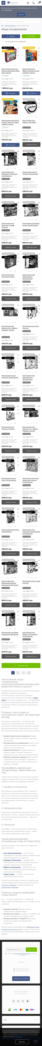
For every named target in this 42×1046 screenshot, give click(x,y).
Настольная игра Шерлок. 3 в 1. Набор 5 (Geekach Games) (9, 328)
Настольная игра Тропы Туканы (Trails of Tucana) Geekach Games (10, 122)
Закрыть (21, 14)
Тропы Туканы (9, 874)
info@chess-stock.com (21, 1005)
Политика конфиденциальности (22, 953)
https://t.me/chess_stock (28, 1001)
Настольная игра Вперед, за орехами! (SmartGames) (29, 634)
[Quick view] (18, 48)
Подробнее (8, 10)
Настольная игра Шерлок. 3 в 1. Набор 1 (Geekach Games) (30, 429)
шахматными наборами (10, 887)
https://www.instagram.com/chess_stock (18, 1001)
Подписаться (31, 949)
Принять (22, 1042)
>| (28, 673)
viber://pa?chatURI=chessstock (23, 1001)
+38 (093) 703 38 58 (22, 971)
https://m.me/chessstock (14, 1001)
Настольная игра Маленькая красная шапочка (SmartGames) (10, 583)
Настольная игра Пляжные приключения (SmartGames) (31, 532)
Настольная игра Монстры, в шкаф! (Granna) (8, 225)
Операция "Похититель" (12, 860)
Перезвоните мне (21, 973)
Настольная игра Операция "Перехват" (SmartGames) (9, 174)
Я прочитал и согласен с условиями (22, 954)
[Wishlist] (18, 51)
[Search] (3, 21)
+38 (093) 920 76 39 (22, 969)
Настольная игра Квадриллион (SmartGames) (28, 277)
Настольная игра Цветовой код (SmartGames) (28, 377)
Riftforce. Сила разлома (12, 867)
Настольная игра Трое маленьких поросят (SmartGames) (30, 480)
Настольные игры (10, 25)
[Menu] (3, 3)
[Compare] (18, 55)
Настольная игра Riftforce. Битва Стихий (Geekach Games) (30, 71)
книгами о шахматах (9, 885)
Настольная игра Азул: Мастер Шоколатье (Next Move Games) (11, 71)
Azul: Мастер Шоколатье (12, 853)
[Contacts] (33, 3)
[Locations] (28, 3)
